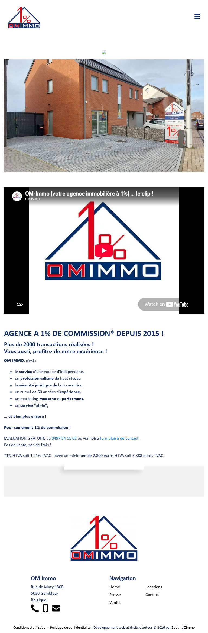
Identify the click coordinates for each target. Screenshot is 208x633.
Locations (153, 587)
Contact (152, 594)
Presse (115, 594)
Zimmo (189, 627)
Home (114, 587)
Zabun (176, 627)
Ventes (115, 602)
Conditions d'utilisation (30, 627)
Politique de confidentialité (70, 627)
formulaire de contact (119, 438)
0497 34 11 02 (64, 438)
